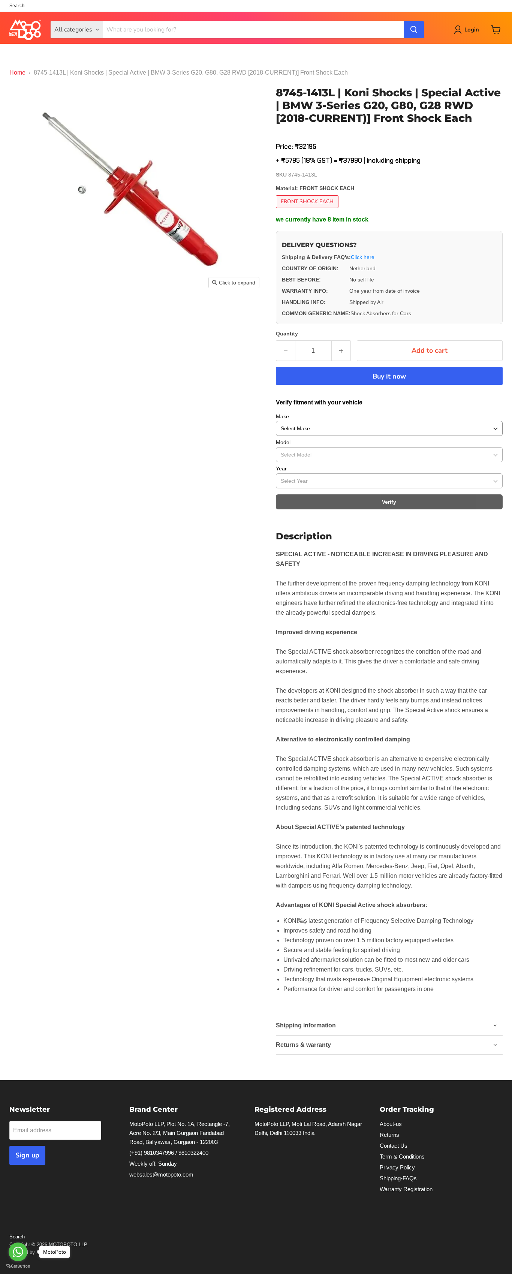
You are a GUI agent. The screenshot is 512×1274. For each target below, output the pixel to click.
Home (17, 72)
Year (281, 469)
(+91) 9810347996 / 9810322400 (168, 1153)
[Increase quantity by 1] (341, 350)
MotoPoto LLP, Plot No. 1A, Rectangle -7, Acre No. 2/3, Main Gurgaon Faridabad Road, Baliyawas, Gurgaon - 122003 (179, 1133)
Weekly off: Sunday (153, 1163)
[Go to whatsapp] (18, 1252)
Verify (389, 502)
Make (282, 416)
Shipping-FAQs (398, 1178)
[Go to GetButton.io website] (18, 1266)
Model (283, 442)
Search (16, 6)
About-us (391, 1124)
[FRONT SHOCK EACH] (308, 210)
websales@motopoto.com (161, 1174)
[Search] (414, 29)
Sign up (27, 1155)
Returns (389, 1135)
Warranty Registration (406, 1189)
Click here (362, 257)
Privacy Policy (397, 1167)
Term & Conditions (402, 1156)
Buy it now (389, 376)
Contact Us (393, 1145)
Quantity (287, 334)
